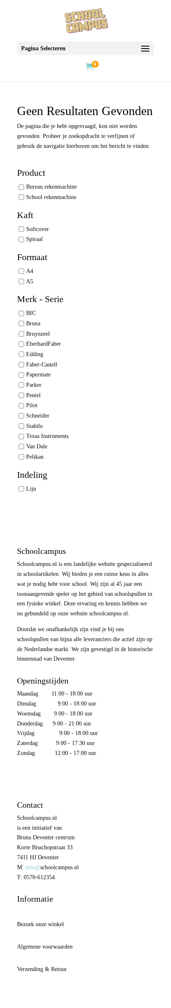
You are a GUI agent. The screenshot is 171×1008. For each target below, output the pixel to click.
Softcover (37, 229)
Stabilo (34, 426)
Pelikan (35, 457)
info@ (32, 867)
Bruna (33, 323)
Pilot (31, 405)
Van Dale (36, 446)
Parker (34, 385)
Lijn (31, 488)
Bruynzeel (38, 334)
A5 (29, 281)
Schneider (37, 416)
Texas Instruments (47, 436)
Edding (34, 354)
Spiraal (34, 239)
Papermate (38, 374)
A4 (29, 271)
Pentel (33, 395)
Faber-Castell (41, 364)
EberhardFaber (43, 344)
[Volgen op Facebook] (23, 777)
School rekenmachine (51, 197)
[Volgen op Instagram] (41, 777)
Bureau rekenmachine (51, 187)
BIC (31, 313)
